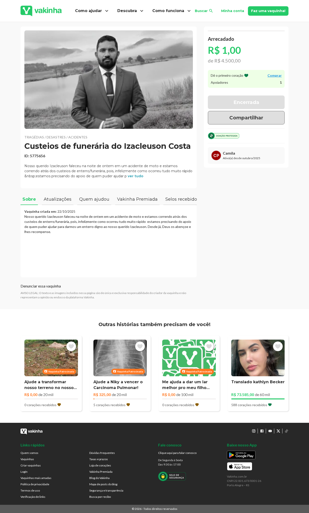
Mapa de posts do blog (103, 484)
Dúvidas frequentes (102, 453)
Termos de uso (30, 490)
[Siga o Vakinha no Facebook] (262, 431)
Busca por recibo (100, 497)
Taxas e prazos (98, 459)
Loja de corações (100, 465)
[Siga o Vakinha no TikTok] (286, 431)
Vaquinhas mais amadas (36, 478)
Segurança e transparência (106, 490)
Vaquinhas (27, 459)
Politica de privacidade (35, 484)
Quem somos (29, 453)
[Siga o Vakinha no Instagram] (254, 431)
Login (24, 471)
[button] (108, 79)
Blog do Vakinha (99, 478)
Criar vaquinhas (31, 465)
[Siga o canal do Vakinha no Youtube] (270, 431)
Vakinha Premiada (100, 471)
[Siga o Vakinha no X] (278, 431)
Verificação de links (33, 497)
